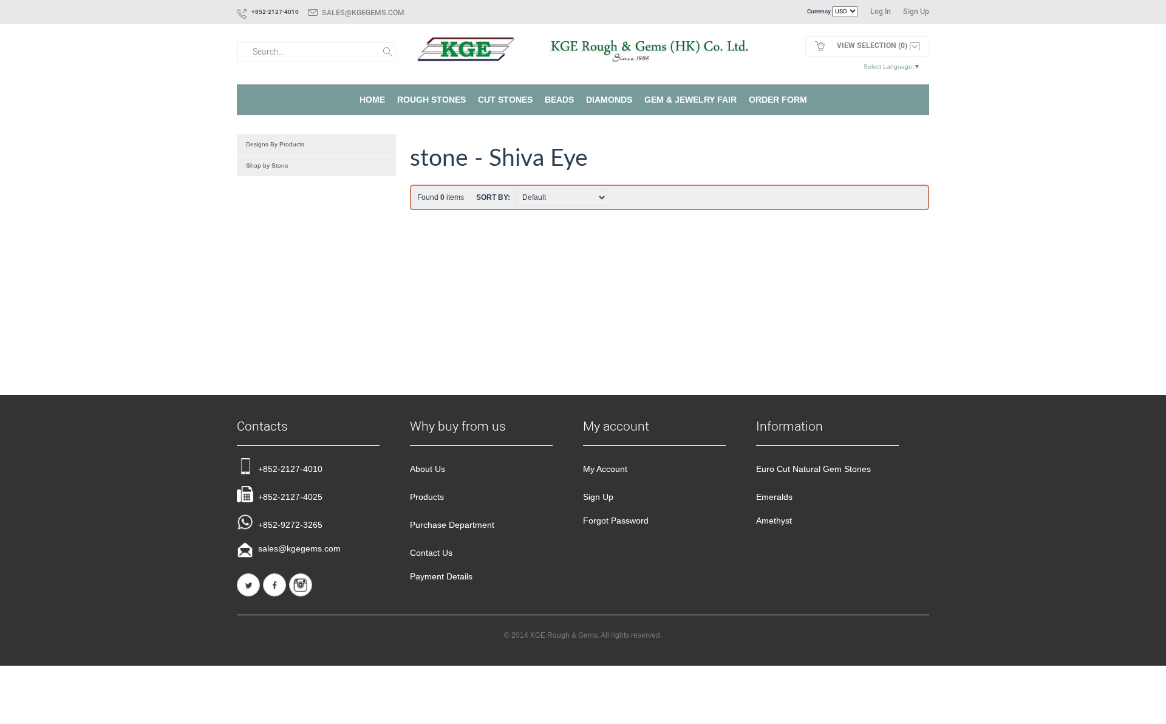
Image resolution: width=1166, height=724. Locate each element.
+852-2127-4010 (290, 469)
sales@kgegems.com (363, 12)
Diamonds (609, 99)
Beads (559, 99)
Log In (880, 11)
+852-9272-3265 (290, 525)
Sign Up (916, 11)
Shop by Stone (267, 165)
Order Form (778, 99)
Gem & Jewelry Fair (690, 99)
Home (372, 99)
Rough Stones (431, 99)
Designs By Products (275, 144)
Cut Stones (505, 99)
